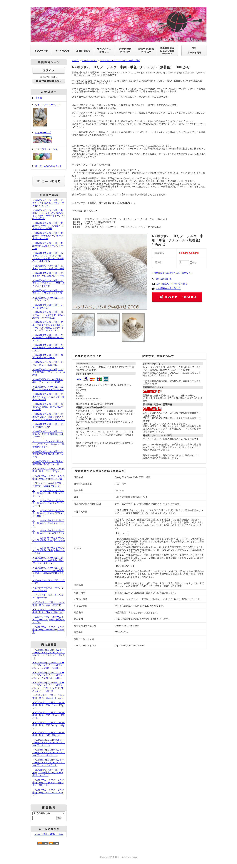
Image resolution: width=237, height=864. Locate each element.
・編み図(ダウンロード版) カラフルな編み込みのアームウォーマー (48, 348)
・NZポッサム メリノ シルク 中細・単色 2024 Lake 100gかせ (49, 705)
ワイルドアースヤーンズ (47, 104)
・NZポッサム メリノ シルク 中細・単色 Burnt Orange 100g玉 (49, 629)
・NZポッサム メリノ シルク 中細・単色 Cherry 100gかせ (49, 611)
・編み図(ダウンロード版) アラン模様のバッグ (47, 425)
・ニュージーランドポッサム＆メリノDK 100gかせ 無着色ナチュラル (48, 619)
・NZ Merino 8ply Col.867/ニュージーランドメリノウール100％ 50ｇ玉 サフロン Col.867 (48, 665)
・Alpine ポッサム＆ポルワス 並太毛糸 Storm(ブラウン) (48, 531)
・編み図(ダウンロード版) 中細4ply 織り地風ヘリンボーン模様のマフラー (47, 236)
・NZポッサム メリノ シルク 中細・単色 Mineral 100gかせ (49, 696)
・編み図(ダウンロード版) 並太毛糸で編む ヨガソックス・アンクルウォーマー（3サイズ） (48, 417)
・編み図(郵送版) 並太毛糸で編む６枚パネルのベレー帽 (47, 462)
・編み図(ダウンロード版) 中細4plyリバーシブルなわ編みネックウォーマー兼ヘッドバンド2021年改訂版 (48, 214)
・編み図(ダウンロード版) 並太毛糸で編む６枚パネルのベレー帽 (48, 454)
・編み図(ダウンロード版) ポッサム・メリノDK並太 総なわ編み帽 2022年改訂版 (48, 315)
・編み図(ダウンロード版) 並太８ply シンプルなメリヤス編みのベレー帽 (48, 397)
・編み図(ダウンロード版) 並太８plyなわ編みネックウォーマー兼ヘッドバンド (48, 203)
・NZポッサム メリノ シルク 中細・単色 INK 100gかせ (49, 734)
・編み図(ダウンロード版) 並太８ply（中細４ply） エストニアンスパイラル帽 (48, 283)
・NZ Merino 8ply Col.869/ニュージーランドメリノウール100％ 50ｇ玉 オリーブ (48, 743)
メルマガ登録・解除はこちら (48, 834)
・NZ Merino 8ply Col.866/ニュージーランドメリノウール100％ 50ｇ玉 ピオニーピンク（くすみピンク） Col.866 (48, 686)
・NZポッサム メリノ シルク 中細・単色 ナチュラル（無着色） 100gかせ (49, 782)
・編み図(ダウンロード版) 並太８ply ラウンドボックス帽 (47, 291)
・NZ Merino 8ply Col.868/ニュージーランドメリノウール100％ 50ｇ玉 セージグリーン (48, 752)
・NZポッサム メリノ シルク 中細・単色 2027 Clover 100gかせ (49, 792)
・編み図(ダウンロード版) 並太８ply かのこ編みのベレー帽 (48, 274)
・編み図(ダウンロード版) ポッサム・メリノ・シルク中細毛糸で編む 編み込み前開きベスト (48, 571)
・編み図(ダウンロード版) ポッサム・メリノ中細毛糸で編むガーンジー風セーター (48, 560)
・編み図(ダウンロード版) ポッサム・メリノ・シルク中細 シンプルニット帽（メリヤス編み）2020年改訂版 (48, 257)
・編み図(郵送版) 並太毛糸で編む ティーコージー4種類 (47, 381)
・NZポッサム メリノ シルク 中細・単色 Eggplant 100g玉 (49, 477)
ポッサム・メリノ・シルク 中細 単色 (120, 60)
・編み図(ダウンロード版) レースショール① (47, 299)
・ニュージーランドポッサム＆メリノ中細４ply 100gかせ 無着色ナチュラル (48, 444)
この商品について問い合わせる (171, 283)
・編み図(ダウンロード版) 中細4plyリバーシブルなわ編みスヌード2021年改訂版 (47, 226)
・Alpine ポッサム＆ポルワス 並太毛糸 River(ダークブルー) (48, 540)
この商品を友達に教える (168, 288)
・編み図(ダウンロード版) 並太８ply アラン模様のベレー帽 (48, 267)
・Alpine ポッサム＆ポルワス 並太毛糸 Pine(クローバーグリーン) (48, 493)
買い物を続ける (164, 279)
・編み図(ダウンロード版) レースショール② (47, 306)
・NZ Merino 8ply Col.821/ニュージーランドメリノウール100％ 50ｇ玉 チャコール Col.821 (48, 675)
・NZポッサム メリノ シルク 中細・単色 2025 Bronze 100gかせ (49, 715)
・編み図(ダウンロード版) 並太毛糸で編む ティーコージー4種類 (48, 372)
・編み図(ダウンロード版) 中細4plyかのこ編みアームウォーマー (47, 246)
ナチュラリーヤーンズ (46, 149)
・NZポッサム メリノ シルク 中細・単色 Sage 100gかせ (49, 603)
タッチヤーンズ (43, 132)
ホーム (75, 60)
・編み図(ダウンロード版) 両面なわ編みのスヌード (47, 356)
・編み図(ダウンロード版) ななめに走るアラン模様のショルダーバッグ (48, 434)
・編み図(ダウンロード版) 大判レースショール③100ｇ (47, 363)
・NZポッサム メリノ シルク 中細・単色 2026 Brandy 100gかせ (49, 725)
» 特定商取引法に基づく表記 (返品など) (171, 272)
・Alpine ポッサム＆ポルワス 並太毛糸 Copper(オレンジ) (47, 484)
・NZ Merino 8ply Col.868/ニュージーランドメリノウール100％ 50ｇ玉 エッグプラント (48, 762)
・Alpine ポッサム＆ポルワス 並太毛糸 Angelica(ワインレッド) (48, 503)
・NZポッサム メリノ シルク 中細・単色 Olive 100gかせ (49, 470)
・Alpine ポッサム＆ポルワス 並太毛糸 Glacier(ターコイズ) (48, 523)
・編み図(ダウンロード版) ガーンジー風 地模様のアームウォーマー (48, 338)
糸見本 (38, 98)
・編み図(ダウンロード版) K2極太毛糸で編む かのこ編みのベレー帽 (48, 407)
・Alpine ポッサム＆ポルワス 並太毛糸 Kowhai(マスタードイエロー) (48, 513)
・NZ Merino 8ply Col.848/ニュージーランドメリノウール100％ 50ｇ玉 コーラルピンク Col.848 (48, 654)
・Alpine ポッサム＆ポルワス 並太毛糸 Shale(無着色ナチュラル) (48, 550)
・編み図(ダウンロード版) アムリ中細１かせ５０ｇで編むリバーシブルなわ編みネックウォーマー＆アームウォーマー (48, 326)
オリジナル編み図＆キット (48, 166)
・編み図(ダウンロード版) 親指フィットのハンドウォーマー (48, 388)
